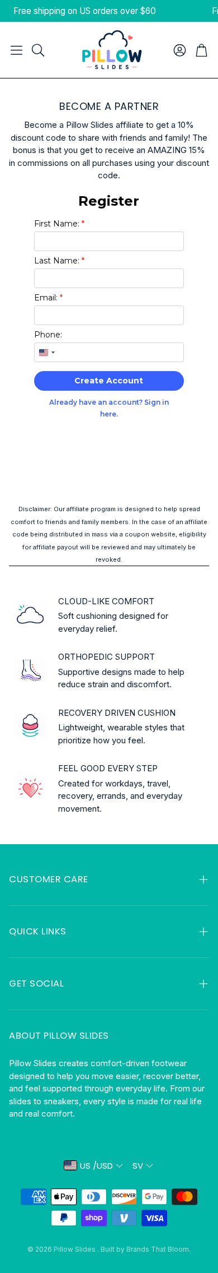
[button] (16, 50)
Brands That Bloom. (158, 1249)
